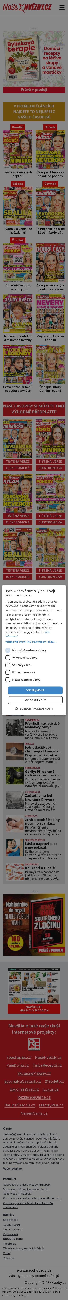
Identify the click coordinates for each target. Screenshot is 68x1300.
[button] (34, 642)
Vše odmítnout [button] (35, 700)
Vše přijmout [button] (35, 690)
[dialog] (34, 650)
